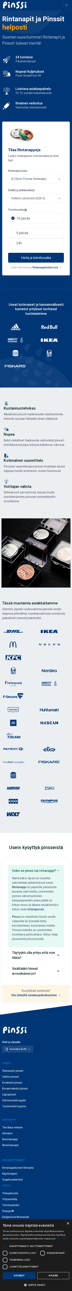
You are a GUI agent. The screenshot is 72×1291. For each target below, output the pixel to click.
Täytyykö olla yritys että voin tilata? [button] (33, 955)
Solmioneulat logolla (14, 1100)
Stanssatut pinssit (12, 1070)
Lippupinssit (9, 1094)
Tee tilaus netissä (12, 1127)
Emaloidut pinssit (12, 1082)
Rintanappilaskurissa (45, 267)
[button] (36, 1285)
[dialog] (36, 1255)
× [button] (67, 1223)
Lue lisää (61, 1238)
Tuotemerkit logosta (14, 1106)
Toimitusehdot (10, 1205)
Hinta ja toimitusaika (36, 258)
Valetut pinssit (10, 1076)
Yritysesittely (9, 1199)
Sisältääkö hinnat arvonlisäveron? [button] (25, 971)
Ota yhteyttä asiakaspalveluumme (34, 995)
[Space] (14, 5)
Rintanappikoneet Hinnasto (18, 1167)
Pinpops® (8, 1211)
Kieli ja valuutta (11, 1042)
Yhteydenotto (10, 1193)
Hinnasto (7, 1133)
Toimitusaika (16, 209)
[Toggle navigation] (66, 5)
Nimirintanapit (10, 1145)
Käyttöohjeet (9, 1173)
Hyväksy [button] (19, 1275)
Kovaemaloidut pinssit (15, 1088)
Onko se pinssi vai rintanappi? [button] (34, 871)
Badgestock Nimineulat (15, 1216)
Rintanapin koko (17, 170)
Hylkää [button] (53, 1275)
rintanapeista (35, 909)
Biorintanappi (10, 1139)
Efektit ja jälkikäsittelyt (21, 190)
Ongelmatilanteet (12, 1179)
